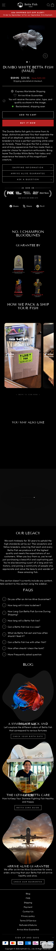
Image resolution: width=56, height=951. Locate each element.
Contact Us (28, 911)
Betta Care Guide (28, 808)
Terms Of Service (28, 920)
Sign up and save (27, 938)
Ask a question (28, 179)
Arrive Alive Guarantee (28, 173)
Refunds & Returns (28, 925)
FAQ (28, 898)
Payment (28, 907)
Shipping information (28, 167)
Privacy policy (28, 916)
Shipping (17, 81)
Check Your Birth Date (28, 736)
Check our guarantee (28, 882)
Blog (28, 893)
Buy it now (28, 123)
